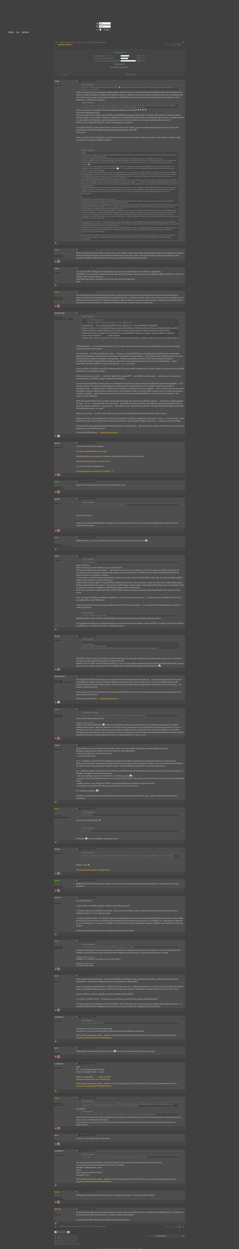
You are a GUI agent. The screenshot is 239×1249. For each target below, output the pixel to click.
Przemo (119, 1248)
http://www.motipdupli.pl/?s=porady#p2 (91, 451)
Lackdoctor (58, 1017)
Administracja (101, 42)
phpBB (107, 1248)
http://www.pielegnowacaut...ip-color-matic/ (93, 461)
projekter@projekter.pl (109, 433)
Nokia (56, 538)
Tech (56, 976)
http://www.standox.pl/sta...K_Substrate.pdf (93, 870)
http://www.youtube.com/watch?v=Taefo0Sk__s (94, 471)
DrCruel (57, 898)
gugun (56, 250)
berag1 (57, 443)
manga (140, 1248)
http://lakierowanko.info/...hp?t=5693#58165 (93, 1079)
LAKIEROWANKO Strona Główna (70, 42)
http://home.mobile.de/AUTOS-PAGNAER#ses (94, 1038)
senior (56, 81)
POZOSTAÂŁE (89, 42)
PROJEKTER (59, 313)
